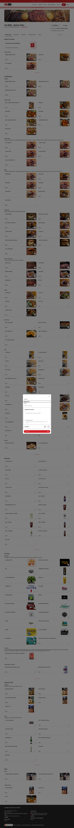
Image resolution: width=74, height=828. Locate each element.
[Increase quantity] (48, 427)
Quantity (27, 426)
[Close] (49, 396)
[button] (37, 431)
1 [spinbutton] (46, 426)
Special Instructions (29, 409)
